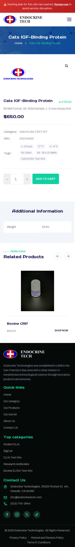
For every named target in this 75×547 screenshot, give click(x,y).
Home (18, 43)
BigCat (8, 450)
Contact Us (10, 427)
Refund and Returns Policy (47, 537)
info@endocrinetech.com (26, 497)
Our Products (11, 407)
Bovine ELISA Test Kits (17, 470)
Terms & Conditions (39, 542)
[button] (66, 66)
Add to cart (45, 178)
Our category (11, 401)
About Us (9, 421)
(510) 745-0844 (20, 503)
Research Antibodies (16, 464)
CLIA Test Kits (12, 457)
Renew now (61, 4)
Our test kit (10, 414)
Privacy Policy (18, 537)
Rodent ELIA (11, 444)
